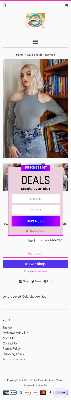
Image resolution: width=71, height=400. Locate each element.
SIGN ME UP (35, 221)
